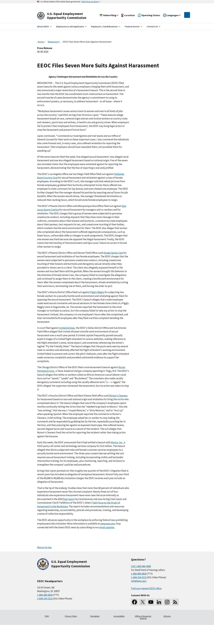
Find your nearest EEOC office (146, 588)
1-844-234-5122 (45, 598)
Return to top (44, 547)
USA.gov (167, 616)
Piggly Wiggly (97, 292)
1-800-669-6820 (45, 595)
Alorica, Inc (116, 442)
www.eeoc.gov (107, 523)
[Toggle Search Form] (187, 15)
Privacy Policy (71, 616)
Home (41, 41)
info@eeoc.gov (138, 581)
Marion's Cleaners (118, 395)
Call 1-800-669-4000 (141, 566)
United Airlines (67, 327)
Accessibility (119, 616)
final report (69, 499)
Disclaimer (95, 616)
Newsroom (53, 41)
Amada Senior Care (113, 252)
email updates (106, 527)
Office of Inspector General (143, 617)
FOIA (47, 616)
